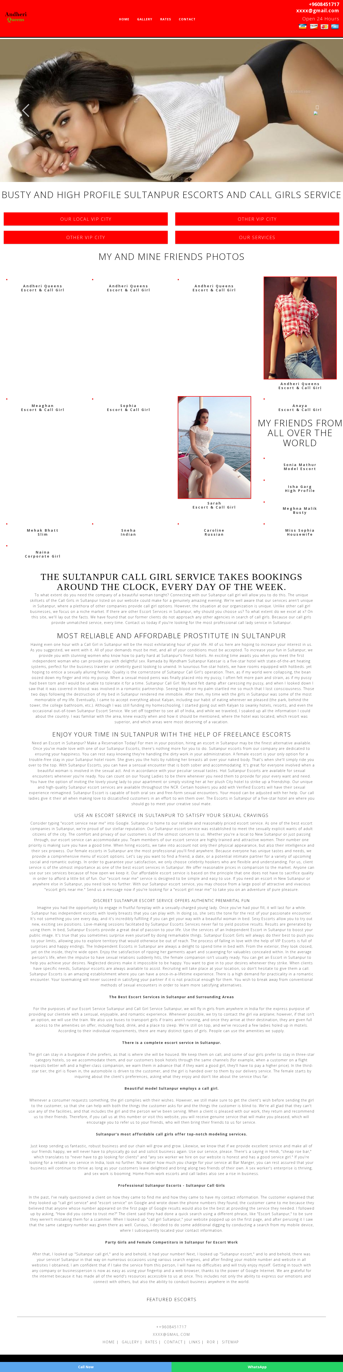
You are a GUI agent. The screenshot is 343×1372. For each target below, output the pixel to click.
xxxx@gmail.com (317, 10)
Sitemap (230, 1342)
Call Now (86, 1366)
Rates (165, 19)
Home (124, 19)
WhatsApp (257, 1366)
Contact (187, 19)
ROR (212, 1342)
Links (195, 1342)
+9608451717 (324, 4)
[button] (25, 110)
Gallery (144, 19)
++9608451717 (171, 1326)
